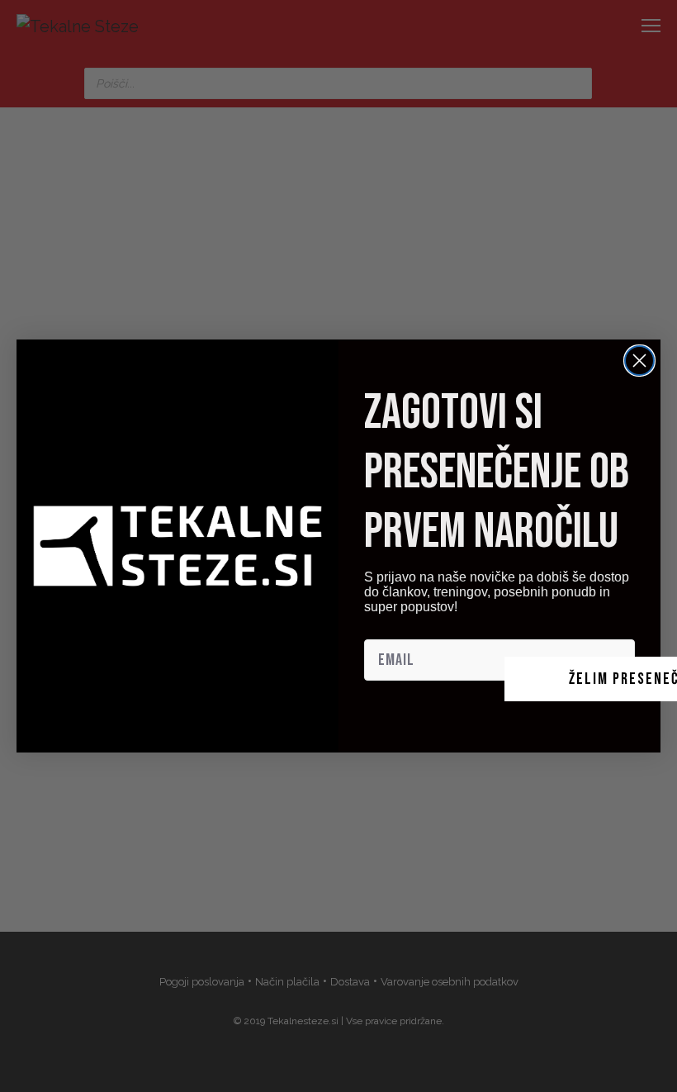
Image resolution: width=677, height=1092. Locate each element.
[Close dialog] (639, 360)
